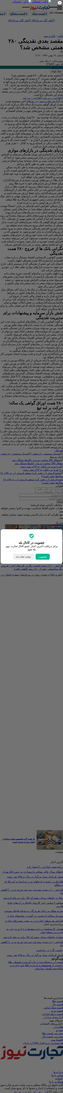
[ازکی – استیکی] (41, 1)
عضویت (42, 556)
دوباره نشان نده (23, 556)
